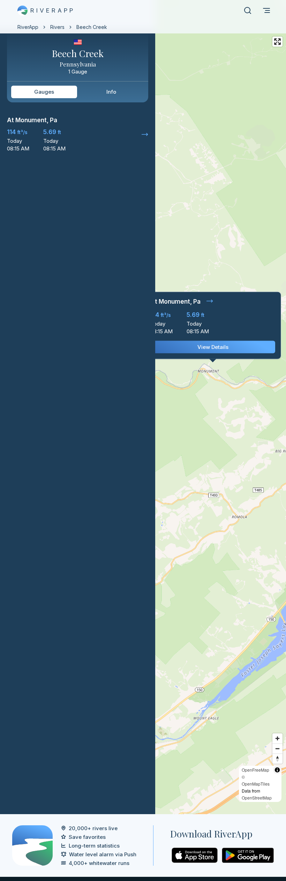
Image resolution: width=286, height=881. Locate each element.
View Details (212, 347)
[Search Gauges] (247, 10)
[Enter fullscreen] (277, 42)
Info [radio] (111, 91)
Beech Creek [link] (91, 27)
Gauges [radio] (44, 91)
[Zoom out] (277, 748)
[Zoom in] (277, 738)
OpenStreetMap (257, 798)
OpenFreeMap (255, 770)
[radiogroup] (77, 92)
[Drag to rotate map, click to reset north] (277, 759)
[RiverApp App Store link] (194, 855)
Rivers (57, 27)
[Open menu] (266, 10)
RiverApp (27, 27)
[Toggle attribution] (277, 770)
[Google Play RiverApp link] (248, 855)
